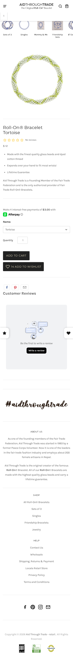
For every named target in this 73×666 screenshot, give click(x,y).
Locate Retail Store (36, 568)
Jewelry (36, 529)
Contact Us (36, 547)
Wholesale (36, 554)
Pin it (15, 287)
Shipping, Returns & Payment (36, 561)
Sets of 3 (36, 509)
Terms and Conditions (36, 582)
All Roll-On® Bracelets (36, 502)
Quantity (8, 240)
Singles (36, 515)
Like (7, 287)
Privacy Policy (36, 575)
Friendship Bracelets (36, 522)
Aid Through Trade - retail (40, 634)
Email (24, 287)
